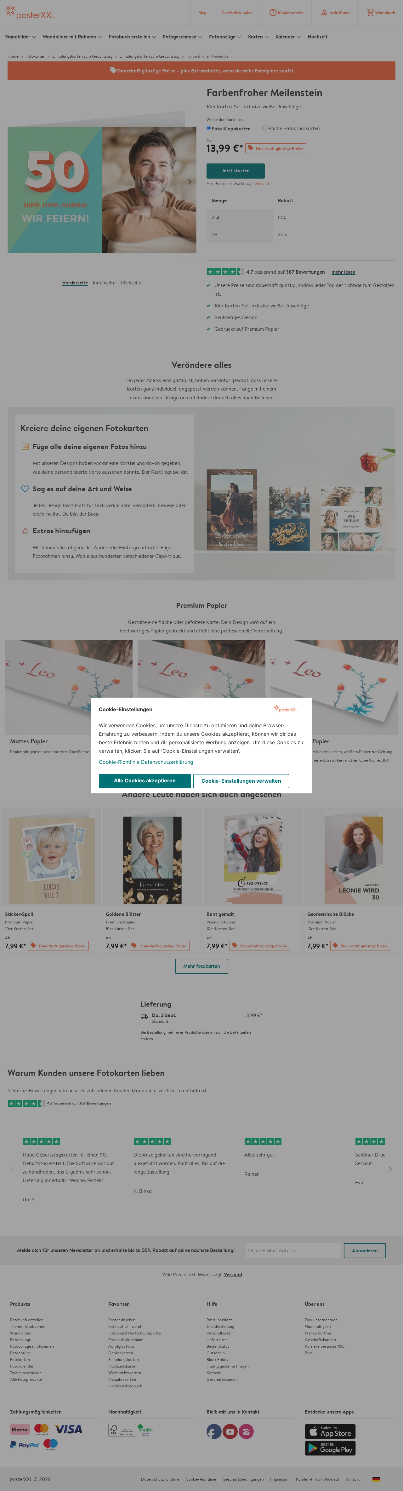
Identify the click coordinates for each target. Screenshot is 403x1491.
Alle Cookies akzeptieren (145, 780)
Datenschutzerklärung (167, 762)
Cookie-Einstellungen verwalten (241, 781)
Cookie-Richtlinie (119, 762)
